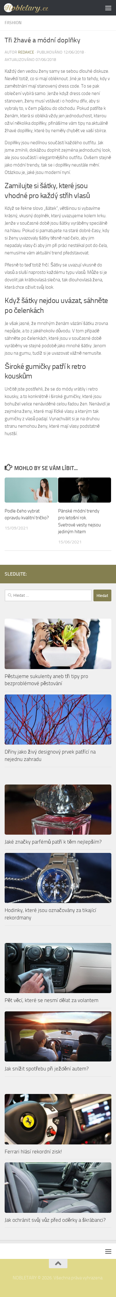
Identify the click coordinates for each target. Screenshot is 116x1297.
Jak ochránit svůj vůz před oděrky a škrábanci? (55, 1220)
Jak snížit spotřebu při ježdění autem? (47, 1069)
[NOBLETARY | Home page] (34, 7)
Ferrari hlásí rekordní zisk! (33, 1151)
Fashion (13, 22)
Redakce (26, 52)
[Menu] (108, 7)
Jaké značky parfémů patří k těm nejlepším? (53, 842)
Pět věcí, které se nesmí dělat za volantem (51, 1000)
